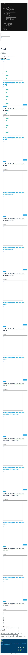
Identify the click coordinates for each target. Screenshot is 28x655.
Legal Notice (7, 644)
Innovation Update (9, 633)
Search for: (3, 628)
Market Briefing (13, 636)
